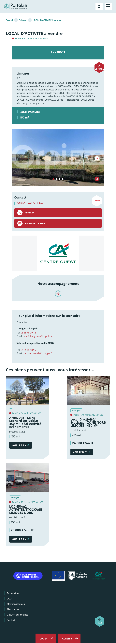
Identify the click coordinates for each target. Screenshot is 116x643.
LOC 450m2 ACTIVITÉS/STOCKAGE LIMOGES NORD (25, 509)
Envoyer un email (36, 223)
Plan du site (13, 609)
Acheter (23, 20)
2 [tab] (56, 179)
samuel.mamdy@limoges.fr (37, 353)
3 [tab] (59, 179)
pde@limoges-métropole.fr (37, 336)
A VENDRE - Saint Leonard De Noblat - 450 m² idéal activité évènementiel (25, 422)
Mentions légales (16, 604)
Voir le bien (19, 445)
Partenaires (13, 593)
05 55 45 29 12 (28, 332)
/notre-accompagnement (58, 291)
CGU (9, 598)
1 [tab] (53, 179)
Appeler (29, 212)
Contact (11, 620)
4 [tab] (62, 179)
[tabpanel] (58, 157)
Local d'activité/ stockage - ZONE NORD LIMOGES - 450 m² (88, 422)
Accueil (9, 20)
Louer (43, 638)
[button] (58, 157)
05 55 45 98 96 (28, 350)
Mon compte (99, 5)
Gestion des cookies (17, 614)
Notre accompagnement (58, 283)
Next (96, 158)
